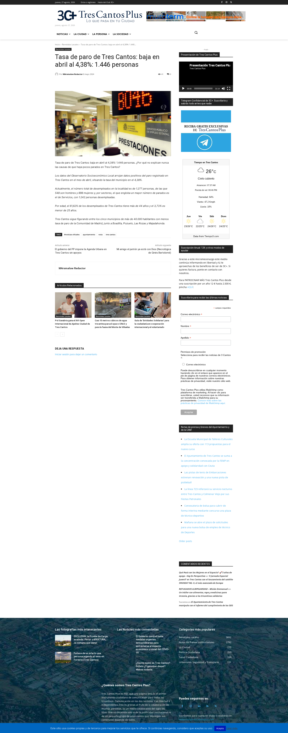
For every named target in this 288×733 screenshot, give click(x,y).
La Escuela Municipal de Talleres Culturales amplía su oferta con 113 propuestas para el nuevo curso (207, 444)
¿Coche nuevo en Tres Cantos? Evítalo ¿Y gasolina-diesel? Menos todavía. (153, 666)
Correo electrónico (191, 314)
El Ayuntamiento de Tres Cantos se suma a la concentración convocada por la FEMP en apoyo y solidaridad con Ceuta (206, 460)
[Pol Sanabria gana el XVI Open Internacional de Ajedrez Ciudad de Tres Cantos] (73, 305)
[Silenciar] (223, 88)
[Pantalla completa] (228, 88)
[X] (231, 2)
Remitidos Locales (70, 44)
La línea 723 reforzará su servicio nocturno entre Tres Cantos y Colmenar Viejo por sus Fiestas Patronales (206, 494)
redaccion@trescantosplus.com (196, 719)
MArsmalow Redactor (73, 74)
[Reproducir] (183, 88)
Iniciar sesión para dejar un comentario (76, 354)
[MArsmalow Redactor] (57, 74)
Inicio (57, 44)
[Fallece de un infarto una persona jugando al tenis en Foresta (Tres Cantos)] (63, 657)
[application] (206, 77)
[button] (208, 32)
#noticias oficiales (72, 234)
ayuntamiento (89, 234)
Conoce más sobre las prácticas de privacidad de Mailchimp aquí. (203, 401)
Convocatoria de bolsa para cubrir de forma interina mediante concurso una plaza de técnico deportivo (206, 510)
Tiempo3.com (211, 236)
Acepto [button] (220, 728)
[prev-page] (57, 334)
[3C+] (99, 16)
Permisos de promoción (193, 352)
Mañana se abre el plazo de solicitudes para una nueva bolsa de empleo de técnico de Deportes (205, 527)
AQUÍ (190, 287)
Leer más (232, 728)
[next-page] (62, 334)
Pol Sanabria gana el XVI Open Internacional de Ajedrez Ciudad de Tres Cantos (72, 323)
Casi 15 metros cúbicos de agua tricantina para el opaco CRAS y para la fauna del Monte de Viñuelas (112, 323)
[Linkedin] (73, 82)
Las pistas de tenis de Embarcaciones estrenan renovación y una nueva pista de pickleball (204, 477)
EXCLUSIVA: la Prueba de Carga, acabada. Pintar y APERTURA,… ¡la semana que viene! (91, 639)
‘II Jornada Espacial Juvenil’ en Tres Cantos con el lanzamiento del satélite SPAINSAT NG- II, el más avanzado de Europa (206, 579)
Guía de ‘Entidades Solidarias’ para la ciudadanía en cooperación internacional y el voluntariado (151, 323)
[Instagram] (226, 2)
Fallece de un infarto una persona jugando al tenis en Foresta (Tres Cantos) (89, 656)
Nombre (186, 326)
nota (100, 234)
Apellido (186, 337)
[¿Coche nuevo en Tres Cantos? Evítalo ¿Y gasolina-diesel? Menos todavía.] (125, 667)
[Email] (81, 82)
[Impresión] (89, 82)
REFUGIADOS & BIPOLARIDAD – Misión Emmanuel (203, 588)
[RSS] (207, 706)
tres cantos (110, 234)
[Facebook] (222, 2)
